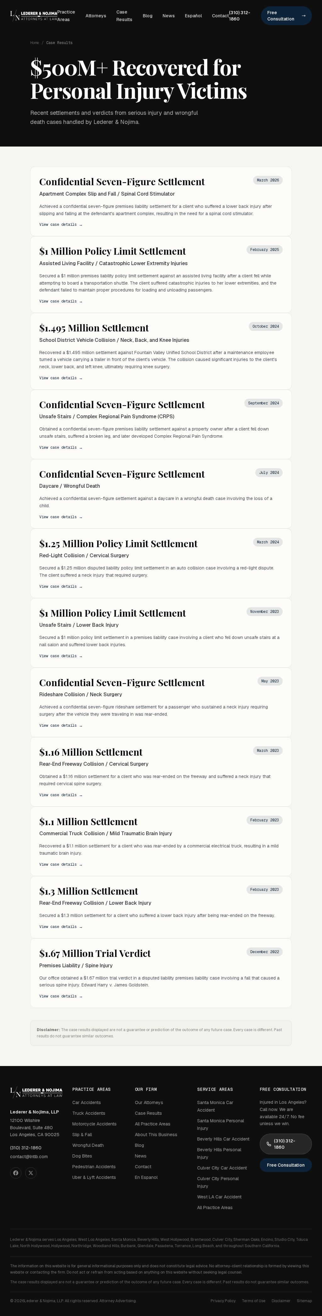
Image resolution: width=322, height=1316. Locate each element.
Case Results (148, 1113)
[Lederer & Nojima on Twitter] (30, 1173)
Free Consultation (280, 16)
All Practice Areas (152, 1124)
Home (34, 42)
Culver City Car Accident (222, 1168)
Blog (148, 16)
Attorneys (96, 16)
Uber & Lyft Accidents (94, 1177)
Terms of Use (253, 1300)
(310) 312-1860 (239, 16)
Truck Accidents (88, 1113)
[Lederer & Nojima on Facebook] (15, 1173)
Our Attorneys (149, 1102)
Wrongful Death (88, 1145)
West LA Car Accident (219, 1197)
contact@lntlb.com (29, 1156)
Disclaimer (281, 1300)
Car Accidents (86, 1102)
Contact (220, 16)
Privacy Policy (223, 1300)
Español (193, 16)
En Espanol (146, 1177)
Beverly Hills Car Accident (223, 1139)
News (169, 16)
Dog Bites (82, 1156)
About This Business (156, 1134)
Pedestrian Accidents (94, 1166)
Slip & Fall (82, 1134)
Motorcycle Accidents (94, 1124)
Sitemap (304, 1300)
